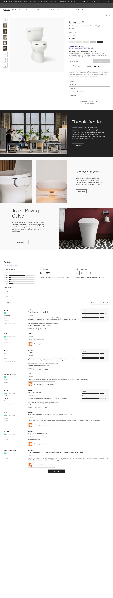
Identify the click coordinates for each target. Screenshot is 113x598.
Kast (56, 1)
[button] (5, 20)
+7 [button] (5, 54)
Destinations (71, 1)
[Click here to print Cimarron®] (106, 15)
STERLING (26, 1)
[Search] (109, 10)
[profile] (103, 2)
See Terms (72, 5)
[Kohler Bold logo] (6, 10)
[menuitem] (15, 10)
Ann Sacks (33, 1)
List (74, 35)
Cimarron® (13, 15)
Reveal (20, 1)
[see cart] (109, 2)
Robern (46, 1)
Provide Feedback (89, 103)
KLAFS (51, 1)
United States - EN (95, 1)
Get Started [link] (20, 242)
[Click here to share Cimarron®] (109, 15)
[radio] (72, 42)
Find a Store (86, 1)
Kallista (40, 1)
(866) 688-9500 (85, 53)
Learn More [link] (81, 191)
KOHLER (5, 1)
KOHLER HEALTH (12, 1)
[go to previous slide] (26, 6)
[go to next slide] (87, 6)
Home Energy (62, 1)
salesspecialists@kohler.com (76, 55)
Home (4, 15)
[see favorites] (106, 2)
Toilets (8, 15)
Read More (94, 76)
